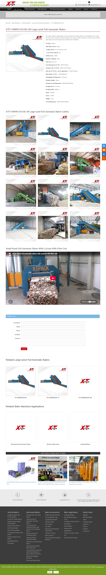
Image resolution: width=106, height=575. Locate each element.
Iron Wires (48, 526)
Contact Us (94, 9)
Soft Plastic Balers (12, 528)
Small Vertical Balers (13, 530)
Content (17, 338)
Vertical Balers (13, 512)
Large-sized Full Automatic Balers (41, 23)
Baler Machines (18, 9)
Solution (85, 529)
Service (86, 9)
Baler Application (42, 9)
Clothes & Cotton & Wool (71, 533)
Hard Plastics (68, 526)
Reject (49, 572)
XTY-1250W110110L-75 (53, 397)
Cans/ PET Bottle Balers (14, 519)
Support (70, 9)
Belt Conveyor (49, 535)
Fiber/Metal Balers (12, 541)
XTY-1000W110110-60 (21, 397)
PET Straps (48, 524)
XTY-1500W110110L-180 (85, 397)
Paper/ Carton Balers (13, 525)
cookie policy (99, 567)
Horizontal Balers (26, 23)
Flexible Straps (49, 522)
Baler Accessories (30, 9)
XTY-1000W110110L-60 (57, 23)
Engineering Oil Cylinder (52, 515)
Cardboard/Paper (85, 444)
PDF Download (87, 517)
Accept (56, 572)
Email (18, 326)
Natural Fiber (68, 528)
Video (84, 519)
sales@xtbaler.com (95, 4)
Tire (65, 535)
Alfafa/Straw (67, 530)
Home (9, 9)
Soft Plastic (67, 524)
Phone (18, 330)
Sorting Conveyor (50, 533)
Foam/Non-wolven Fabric (71, 521)
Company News (87, 522)
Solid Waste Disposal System (57, 9)
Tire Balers (10, 543)
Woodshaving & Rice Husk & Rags (20, 444)
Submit (24, 348)
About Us (78, 9)
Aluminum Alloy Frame (53, 444)
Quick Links (87, 512)
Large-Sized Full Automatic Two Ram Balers (32, 521)
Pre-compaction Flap (51, 517)
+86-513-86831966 (82, 4)
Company (17, 334)
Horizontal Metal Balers (33, 560)
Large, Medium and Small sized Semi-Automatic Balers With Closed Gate (33, 552)
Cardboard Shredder (51, 519)
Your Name (17, 322)
